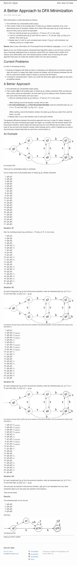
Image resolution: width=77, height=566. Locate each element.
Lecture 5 (64, 46)
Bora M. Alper (11, 3)
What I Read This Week (65, 3)
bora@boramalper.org (11, 554)
